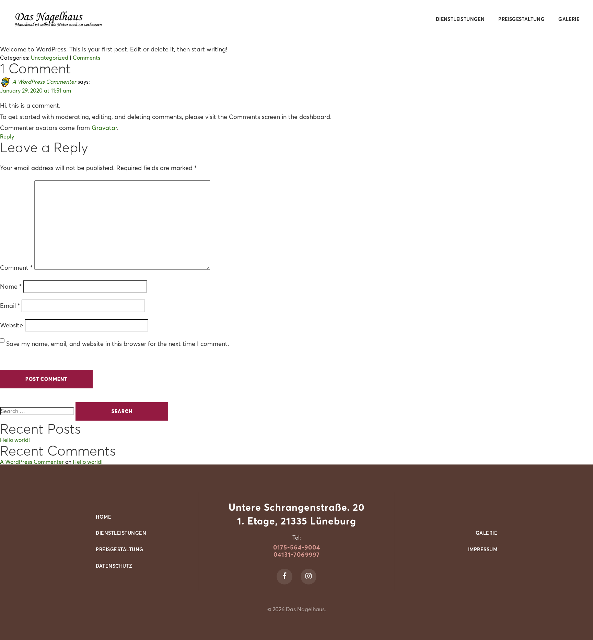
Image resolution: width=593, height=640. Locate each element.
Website (11, 325)
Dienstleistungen (460, 19)
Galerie (568, 19)
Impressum (483, 549)
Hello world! (15, 439)
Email (10, 306)
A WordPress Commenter (44, 81)
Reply (7, 136)
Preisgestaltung (521, 19)
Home (103, 517)
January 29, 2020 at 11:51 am (35, 90)
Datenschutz (114, 566)
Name (11, 286)
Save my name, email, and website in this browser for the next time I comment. (117, 344)
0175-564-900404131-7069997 (296, 551)
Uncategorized (49, 57)
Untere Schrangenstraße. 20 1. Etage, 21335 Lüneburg (297, 514)
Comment (16, 267)
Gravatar (104, 128)
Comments (86, 57)
